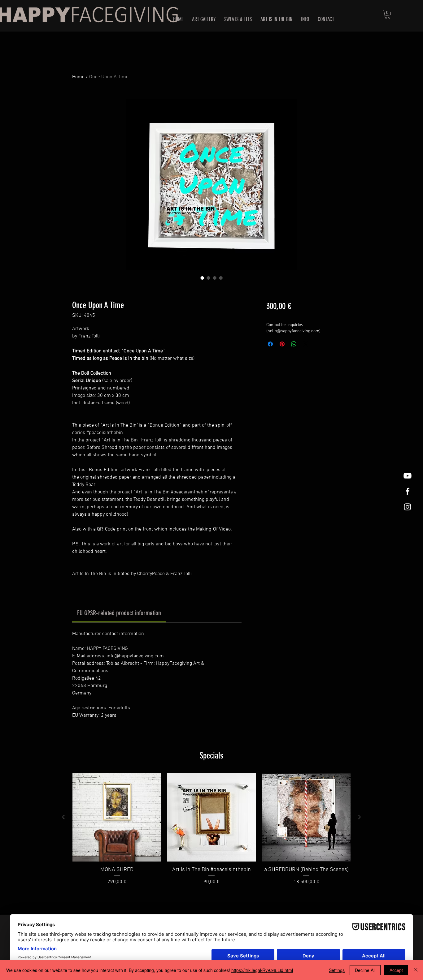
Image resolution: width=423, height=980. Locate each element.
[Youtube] (407, 475)
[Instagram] (407, 506)
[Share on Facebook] (270, 344)
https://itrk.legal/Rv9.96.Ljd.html (262, 970)
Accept (396, 970)
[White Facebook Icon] (407, 491)
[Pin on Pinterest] (282, 344)
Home (78, 77)
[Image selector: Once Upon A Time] (202, 278)
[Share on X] (305, 344)
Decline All (365, 970)
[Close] (415, 970)
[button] (387, 15)
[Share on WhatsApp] (294, 344)
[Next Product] (359, 817)
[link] (119, 613)
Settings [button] (337, 970)
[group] (211, 833)
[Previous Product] (63, 817)
